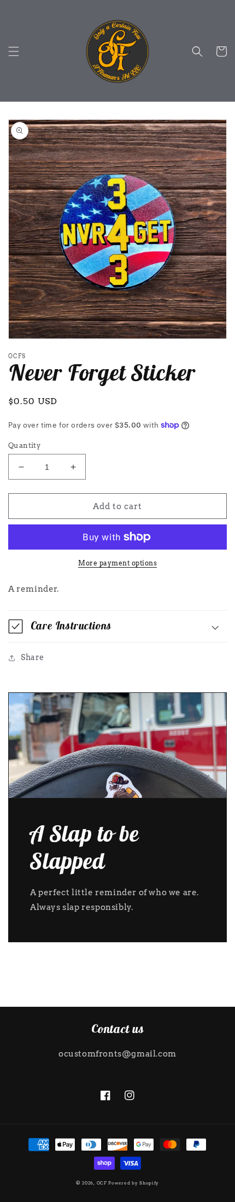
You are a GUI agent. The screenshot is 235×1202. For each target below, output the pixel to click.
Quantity (24, 445)
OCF (102, 1183)
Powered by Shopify (133, 1183)
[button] (14, 51)
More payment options (117, 563)
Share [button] (32, 657)
